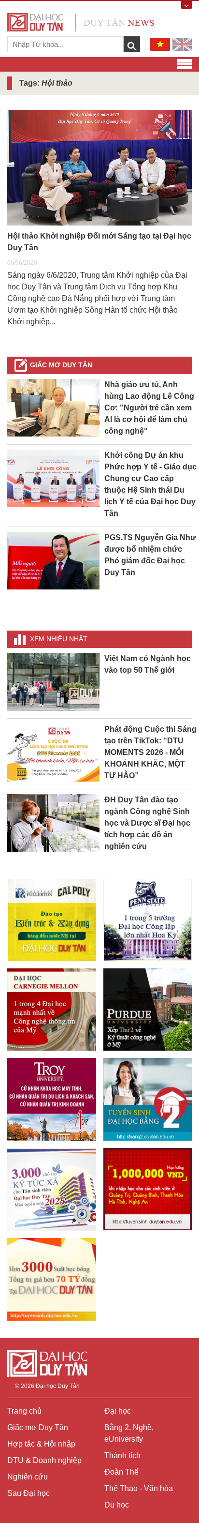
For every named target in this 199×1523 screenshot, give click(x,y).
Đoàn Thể (121, 1472)
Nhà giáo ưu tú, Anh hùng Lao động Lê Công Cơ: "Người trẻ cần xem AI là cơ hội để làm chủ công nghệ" (149, 407)
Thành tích (122, 1455)
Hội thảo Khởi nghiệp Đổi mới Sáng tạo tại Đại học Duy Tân (99, 242)
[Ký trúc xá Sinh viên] (51, 1189)
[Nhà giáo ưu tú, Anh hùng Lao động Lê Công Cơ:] (53, 407)
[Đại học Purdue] (147, 1009)
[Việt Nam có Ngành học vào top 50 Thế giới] (53, 681)
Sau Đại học (28, 1493)
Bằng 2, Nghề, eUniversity (129, 1433)
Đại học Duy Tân (58, 1386)
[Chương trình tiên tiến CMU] (51, 1009)
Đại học (117, 1411)
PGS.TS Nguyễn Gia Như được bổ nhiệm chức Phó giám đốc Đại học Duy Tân (150, 554)
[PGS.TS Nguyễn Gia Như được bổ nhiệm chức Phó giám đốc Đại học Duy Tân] (53, 560)
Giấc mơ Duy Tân (61, 365)
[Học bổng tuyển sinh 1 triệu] (147, 1189)
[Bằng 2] (147, 1099)
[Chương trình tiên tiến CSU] (51, 920)
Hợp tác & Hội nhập (41, 1444)
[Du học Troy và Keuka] (51, 1099)
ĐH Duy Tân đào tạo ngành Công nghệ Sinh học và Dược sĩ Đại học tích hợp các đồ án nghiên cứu (147, 823)
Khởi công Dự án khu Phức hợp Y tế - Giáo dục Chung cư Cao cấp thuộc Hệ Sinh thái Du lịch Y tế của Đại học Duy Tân (150, 484)
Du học (116, 1505)
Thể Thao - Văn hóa (138, 1488)
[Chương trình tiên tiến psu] (147, 920)
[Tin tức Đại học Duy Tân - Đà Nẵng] (80, 21)
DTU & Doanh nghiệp (44, 1460)
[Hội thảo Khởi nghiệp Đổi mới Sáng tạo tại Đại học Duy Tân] (99, 168)
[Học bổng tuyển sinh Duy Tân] (51, 1279)
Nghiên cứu (27, 1477)
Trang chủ (24, 1411)
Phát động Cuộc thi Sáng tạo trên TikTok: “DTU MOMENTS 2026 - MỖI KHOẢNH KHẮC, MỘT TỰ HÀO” (150, 752)
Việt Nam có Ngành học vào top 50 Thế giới (147, 664)
